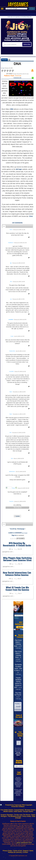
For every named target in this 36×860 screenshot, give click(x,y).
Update (18, 516)
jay (10, 262)
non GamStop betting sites (26, 16)
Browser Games (30, 810)
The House (26, 814)
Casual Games (19, 810)
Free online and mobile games (18, 5)
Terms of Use (17, 850)
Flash (12, 75)
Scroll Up (13, 529)
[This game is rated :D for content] (33, 78)
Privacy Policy (7, 850)
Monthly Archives (19, 762)
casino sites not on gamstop (14, 16)
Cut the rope (18, 814)
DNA (11, 109)
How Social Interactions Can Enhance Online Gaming (17, 573)
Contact (25, 852)
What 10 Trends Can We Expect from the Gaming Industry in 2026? (17, 590)
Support (25, 850)
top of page (24, 532)
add (18, 743)
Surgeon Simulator (7, 814)
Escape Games (28, 811)
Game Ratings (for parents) (20, 851)
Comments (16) (17, 77)
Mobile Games (8, 811)
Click (31, 216)
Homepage (21, 529)
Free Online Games (7, 810)
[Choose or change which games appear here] (20, 738)
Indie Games (18, 811)
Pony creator (27, 816)
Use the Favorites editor (18, 754)
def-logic (19, 169)
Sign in (14, 535)
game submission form (24, 842)
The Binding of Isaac (14, 816)
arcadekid (11, 319)
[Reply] (28, 237)
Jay (3, 68)
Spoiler (19, 507)
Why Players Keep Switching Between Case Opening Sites (17, 559)
